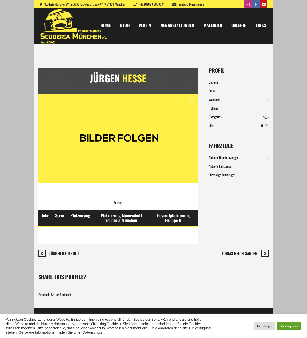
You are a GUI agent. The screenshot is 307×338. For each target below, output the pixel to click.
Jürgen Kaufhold (64, 253)
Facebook (44, 294)
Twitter (55, 294)
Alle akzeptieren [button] (289, 326)
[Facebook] (256, 4)
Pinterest (65, 294)
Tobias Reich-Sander (240, 253)
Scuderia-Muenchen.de (191, 4)
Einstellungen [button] (264, 326)
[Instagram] (248, 4)
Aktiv (266, 116)
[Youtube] (263, 4)
